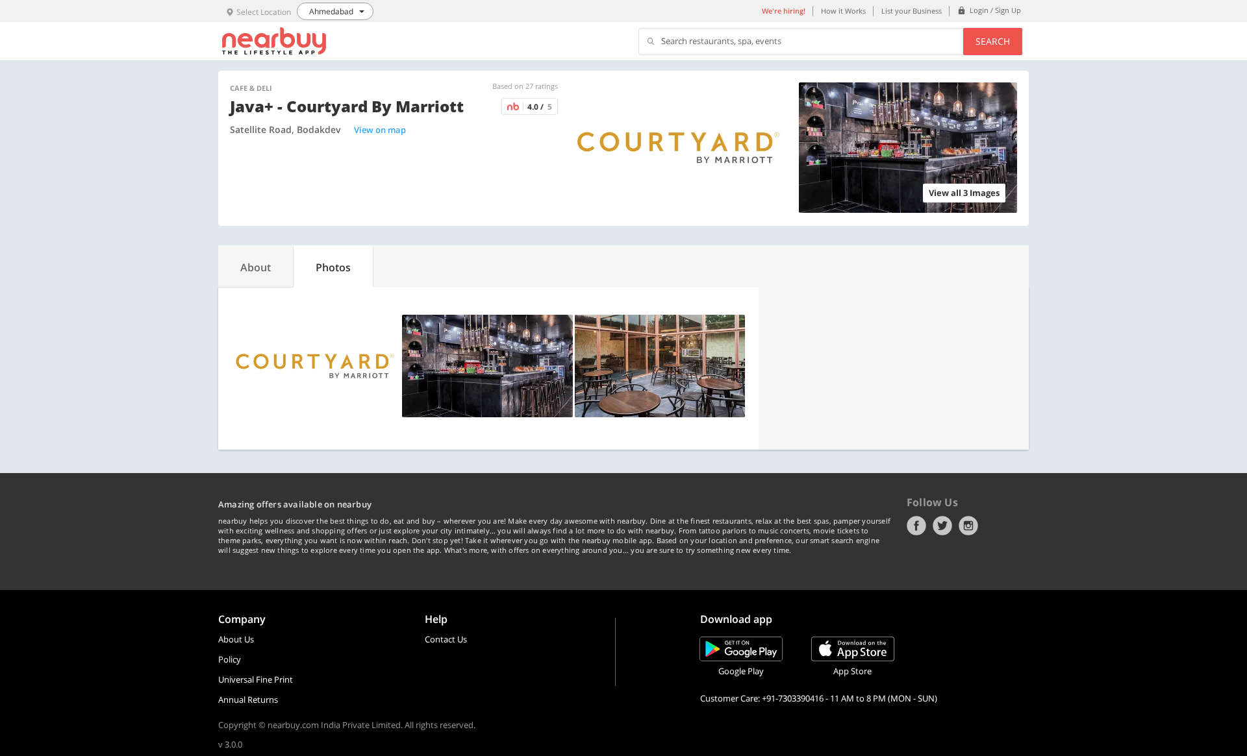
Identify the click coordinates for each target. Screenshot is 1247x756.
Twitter (942, 525)
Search (993, 41)
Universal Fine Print (255, 679)
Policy (229, 659)
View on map (380, 130)
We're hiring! (783, 11)
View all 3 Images (964, 193)
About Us (236, 639)
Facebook (916, 525)
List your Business (911, 11)
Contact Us (446, 639)
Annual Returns (248, 699)
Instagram (968, 525)
